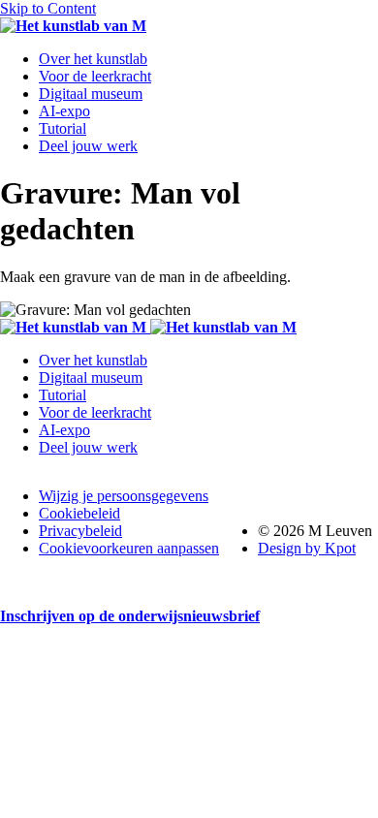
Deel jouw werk (88, 146)
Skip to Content (48, 8)
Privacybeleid (80, 530)
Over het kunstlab (93, 58)
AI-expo (64, 111)
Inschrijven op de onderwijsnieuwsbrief (130, 616)
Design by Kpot (307, 548)
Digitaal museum (90, 93)
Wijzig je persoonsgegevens (123, 496)
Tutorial (62, 128)
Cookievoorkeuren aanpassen (129, 548)
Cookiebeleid (79, 513)
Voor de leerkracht (95, 76)
